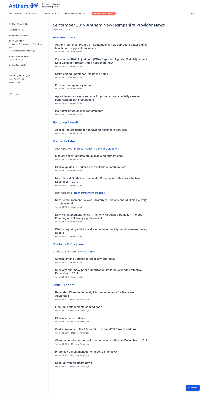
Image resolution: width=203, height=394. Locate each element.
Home (18, 14)
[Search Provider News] (192, 14)
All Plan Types (17, 79)
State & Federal (16, 65)
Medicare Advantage (80, 300)
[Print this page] (11, 94)
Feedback (192, 388)
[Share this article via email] (17, 94)
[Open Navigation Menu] (10, 13)
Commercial (14, 82)
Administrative (15, 30)
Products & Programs (18, 57)
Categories (31, 14)
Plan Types (50, 14)
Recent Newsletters (74, 14)
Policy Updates (15, 41)
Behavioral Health (17, 36)
